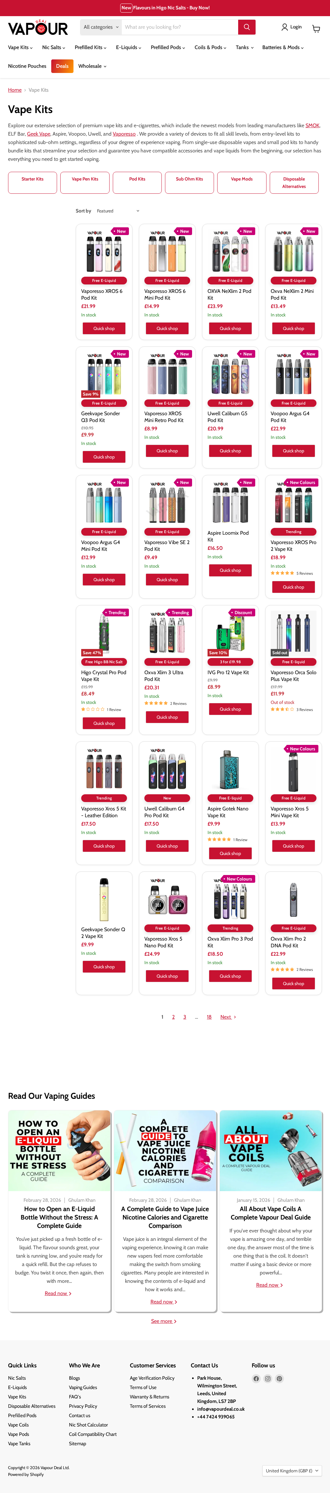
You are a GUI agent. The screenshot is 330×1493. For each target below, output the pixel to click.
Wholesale (90, 66)
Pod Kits (137, 179)
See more (162, 1321)
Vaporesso (124, 134)
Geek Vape (38, 134)
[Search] (247, 27)
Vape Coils (18, 1425)
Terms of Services (148, 1406)
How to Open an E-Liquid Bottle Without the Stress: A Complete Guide (59, 1217)
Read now (56, 1293)
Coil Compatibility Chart (93, 1434)
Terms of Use (143, 1387)
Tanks (243, 47)
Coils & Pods (209, 47)
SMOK (312, 125)
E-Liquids (127, 47)
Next (226, 1017)
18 (209, 1017)
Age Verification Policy (152, 1378)
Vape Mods (242, 179)
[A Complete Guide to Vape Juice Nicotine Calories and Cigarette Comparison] (165, 1150)
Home (15, 90)
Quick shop (104, 328)
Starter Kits (33, 179)
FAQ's (75, 1397)
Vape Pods (18, 1434)
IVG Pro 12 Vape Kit (228, 672)
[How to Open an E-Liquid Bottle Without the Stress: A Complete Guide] (59, 1150)
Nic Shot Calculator (88, 1425)
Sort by (83, 211)
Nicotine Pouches (27, 66)
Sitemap (77, 1444)
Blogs (74, 1378)
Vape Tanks (19, 1444)
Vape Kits (19, 47)
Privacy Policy (83, 1406)
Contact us (79, 1415)
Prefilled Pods (166, 47)
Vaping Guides (83, 1387)
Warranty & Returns (149, 1397)
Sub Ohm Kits (189, 179)
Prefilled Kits (89, 47)
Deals (62, 66)
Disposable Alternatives (294, 182)
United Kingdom (289, 1471)
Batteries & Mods (281, 47)
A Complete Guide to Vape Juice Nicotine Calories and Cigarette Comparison (165, 1217)
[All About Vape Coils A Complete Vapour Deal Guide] (271, 1150)
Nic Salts (52, 47)
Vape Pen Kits (85, 179)
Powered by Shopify (26, 1474)
